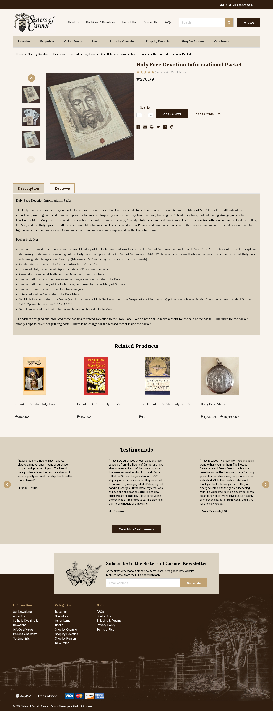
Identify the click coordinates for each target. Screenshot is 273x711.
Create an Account (243, 4)
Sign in (223, 4)
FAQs (168, 22)
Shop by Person (192, 41)
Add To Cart (34, 379)
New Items (221, 41)
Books (96, 41)
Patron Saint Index (25, 634)
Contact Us (151, 22)
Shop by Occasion (123, 41)
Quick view (34, 371)
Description (28, 188)
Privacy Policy (106, 625)
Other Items (73, 41)
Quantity (145, 107)
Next (31, 78)
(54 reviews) (161, 72)
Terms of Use (105, 629)
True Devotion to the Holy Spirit (164, 404)
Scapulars (47, 41)
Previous (31, 159)
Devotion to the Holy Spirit (98, 404)
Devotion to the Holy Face (35, 404)
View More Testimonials (136, 529)
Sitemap (45, 706)
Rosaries (24, 41)
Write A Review (178, 72)
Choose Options (220, 379)
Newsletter (129, 22)
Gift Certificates (23, 629)
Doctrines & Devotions (100, 22)
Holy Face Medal (213, 404)
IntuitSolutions (84, 706)
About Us (73, 22)
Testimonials (21, 638)
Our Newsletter (23, 611)
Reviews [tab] (62, 188)
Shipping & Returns (109, 620)
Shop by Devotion (159, 41)
